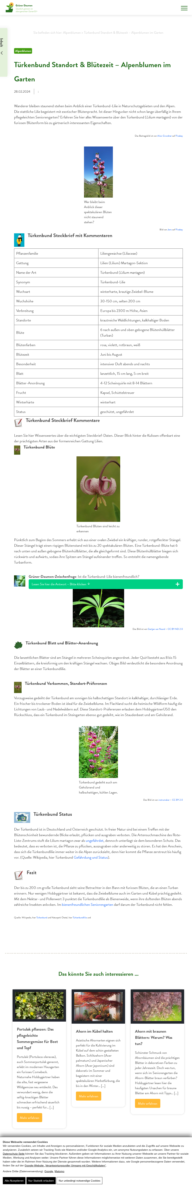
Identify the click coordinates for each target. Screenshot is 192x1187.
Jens (170, 229)
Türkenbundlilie (80, 917)
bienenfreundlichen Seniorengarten (88, 904)
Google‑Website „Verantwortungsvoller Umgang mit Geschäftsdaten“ (65, 1165)
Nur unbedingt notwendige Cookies (79, 1180)
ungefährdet (95, 840)
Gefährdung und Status (91, 857)
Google (48, 1171)
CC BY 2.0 (177, 800)
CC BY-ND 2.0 (175, 629)
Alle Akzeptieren (14, 1180)
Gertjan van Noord (156, 629)
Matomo (59, 1171)
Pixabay (179, 136)
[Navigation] (184, 8)
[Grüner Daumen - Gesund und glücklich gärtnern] (21, 7)
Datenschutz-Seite (14, 1153)
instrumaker (164, 800)
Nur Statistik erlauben (41, 1180)
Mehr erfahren (29, 1117)
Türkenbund (41, 917)
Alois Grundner (164, 136)
